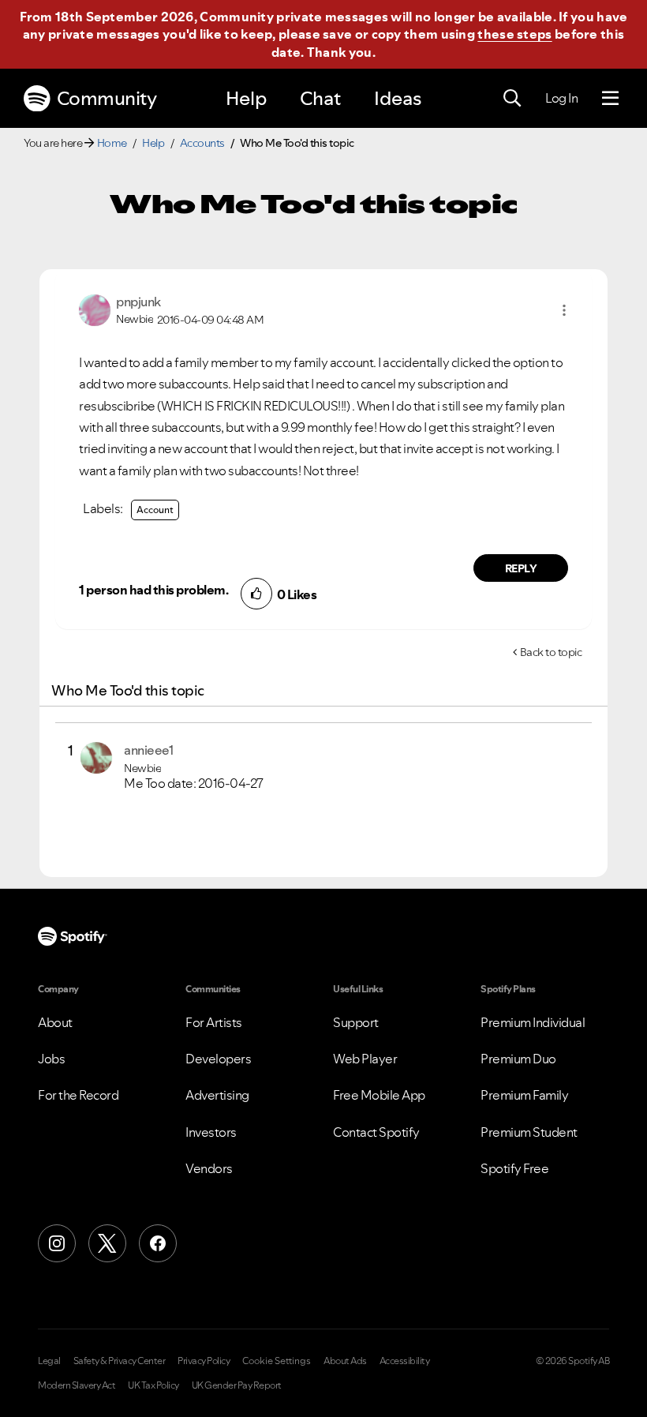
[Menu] (610, 99)
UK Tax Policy (153, 1385)
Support (356, 1022)
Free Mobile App (379, 1095)
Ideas (397, 98)
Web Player (365, 1058)
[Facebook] (158, 1243)
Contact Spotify (376, 1132)
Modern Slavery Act (76, 1385)
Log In (561, 98)
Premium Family (524, 1095)
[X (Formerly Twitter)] (107, 1243)
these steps (514, 34)
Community (107, 98)
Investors (211, 1132)
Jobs (51, 1058)
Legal (49, 1361)
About (55, 1022)
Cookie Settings (276, 1361)
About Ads (345, 1361)
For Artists (213, 1022)
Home (112, 143)
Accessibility (405, 1361)
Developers (218, 1058)
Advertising (217, 1095)
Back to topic (551, 652)
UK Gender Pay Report (237, 1385)
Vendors (209, 1168)
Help (246, 98)
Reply (521, 568)
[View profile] (94, 308)
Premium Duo (518, 1058)
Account (155, 509)
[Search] (512, 98)
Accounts (202, 143)
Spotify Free (514, 1168)
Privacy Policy (204, 1361)
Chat (320, 98)
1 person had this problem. (153, 589)
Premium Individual (533, 1022)
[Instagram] (57, 1243)
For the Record (78, 1095)
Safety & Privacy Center (119, 1361)
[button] (564, 310)
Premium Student (529, 1132)
